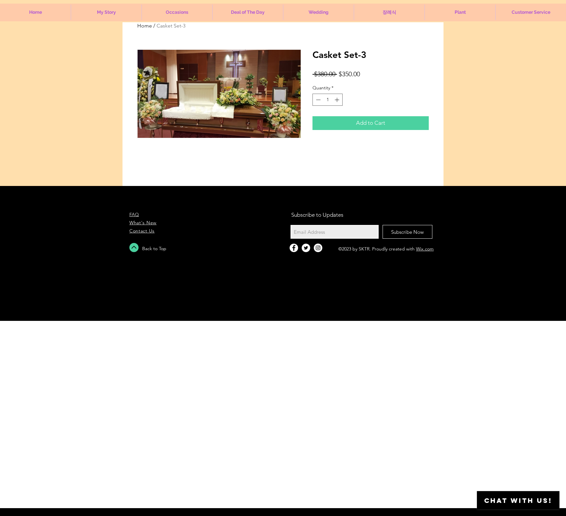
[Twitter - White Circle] (306, 248)
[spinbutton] (327, 99)
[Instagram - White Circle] (318, 248)
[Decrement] (317, 99)
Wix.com (425, 249)
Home (144, 26)
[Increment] (337, 99)
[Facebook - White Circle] (294, 248)
